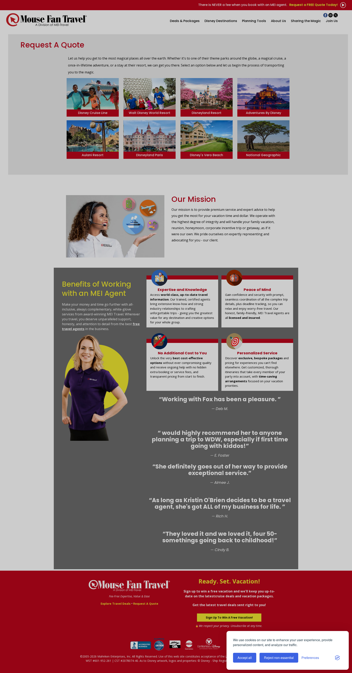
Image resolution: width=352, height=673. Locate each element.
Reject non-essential (279, 657)
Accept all (245, 657)
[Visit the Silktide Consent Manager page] (337, 658)
